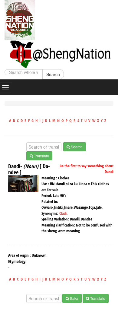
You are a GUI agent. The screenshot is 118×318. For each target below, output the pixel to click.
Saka (73, 298)
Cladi (63, 213)
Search (53, 74)
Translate (41, 155)
